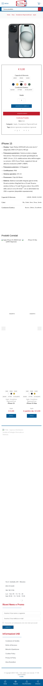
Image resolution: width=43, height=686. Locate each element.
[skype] (28, 130)
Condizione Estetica (21, 87)
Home (8, 15)
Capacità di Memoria (21, 75)
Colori (21, 81)
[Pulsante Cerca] (40, 9)
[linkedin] (24, 130)
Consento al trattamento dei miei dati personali (21, 623)
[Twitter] (15, 130)
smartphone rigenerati (29, 127)
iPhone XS (11, 403)
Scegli (11, 415)
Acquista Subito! (22, 113)
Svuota (22, 95)
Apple (34, 15)
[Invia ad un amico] (22, 130)
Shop (13, 15)
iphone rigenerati (16, 127)
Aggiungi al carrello (22, 106)
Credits (22, 676)
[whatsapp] (26, 130)
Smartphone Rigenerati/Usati (24, 15)
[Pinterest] (19, 130)
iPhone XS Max (32, 403)
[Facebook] (17, 130)
